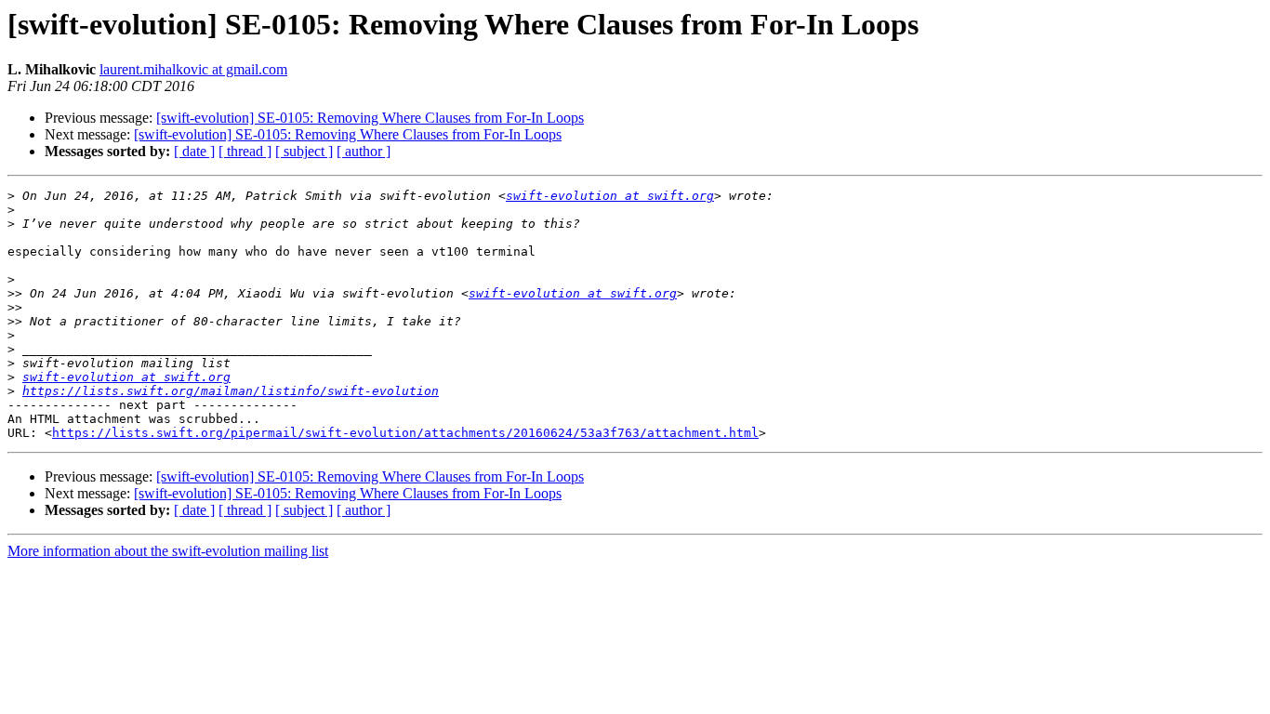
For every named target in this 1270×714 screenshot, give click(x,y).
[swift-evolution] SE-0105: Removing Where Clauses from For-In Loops (370, 118)
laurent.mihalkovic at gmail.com (193, 69)
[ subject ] (304, 151)
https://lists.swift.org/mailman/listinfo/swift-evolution (230, 391)
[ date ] (194, 151)
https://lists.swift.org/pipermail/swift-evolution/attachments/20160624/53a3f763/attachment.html (405, 433)
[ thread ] (244, 151)
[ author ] (363, 151)
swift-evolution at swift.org (610, 196)
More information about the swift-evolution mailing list (167, 551)
